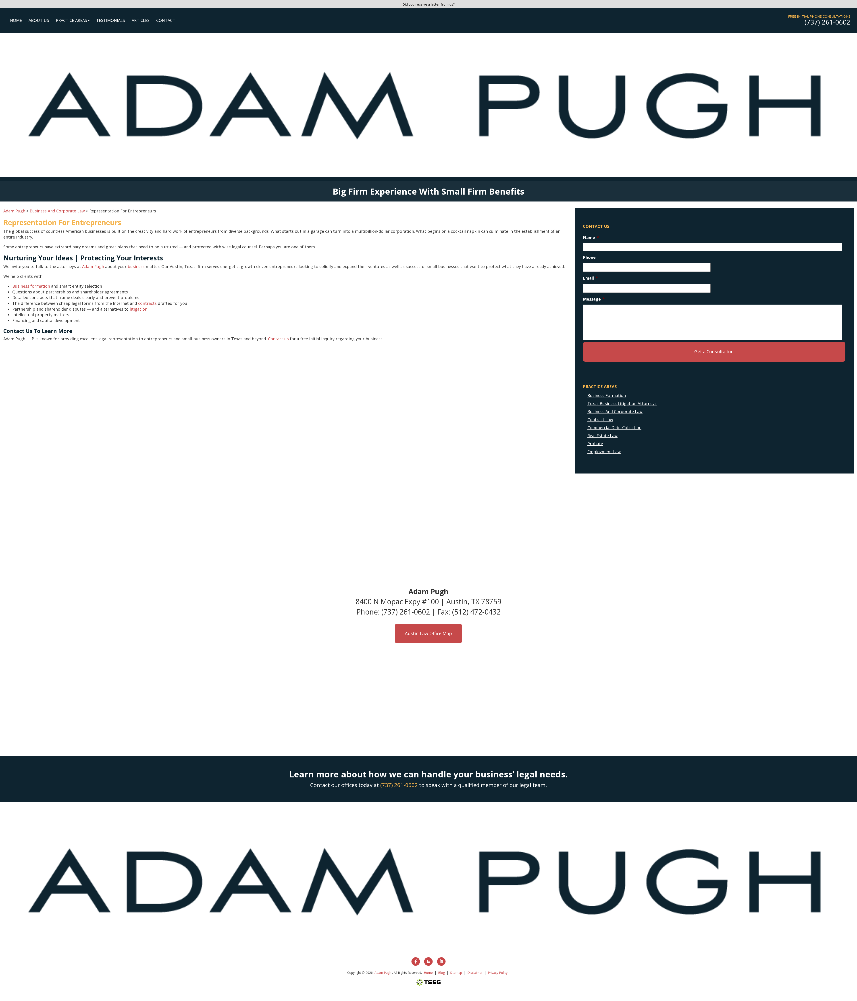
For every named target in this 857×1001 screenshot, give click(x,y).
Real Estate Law (602, 435)
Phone (589, 257)
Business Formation (606, 395)
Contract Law (600, 419)
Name (591, 237)
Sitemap (456, 972)
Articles (141, 20)
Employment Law (604, 451)
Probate (595, 443)
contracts (147, 303)
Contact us (278, 338)
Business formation (31, 286)
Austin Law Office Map (428, 633)
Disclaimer (475, 972)
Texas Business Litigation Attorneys (622, 403)
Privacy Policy (498, 972)
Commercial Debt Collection (614, 427)
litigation (138, 309)
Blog (441, 972)
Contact (165, 20)
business (136, 266)
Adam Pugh (93, 266)
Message (594, 299)
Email (590, 278)
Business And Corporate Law (615, 411)
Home (16, 20)
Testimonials (110, 20)
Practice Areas (71, 20)
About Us (39, 20)
